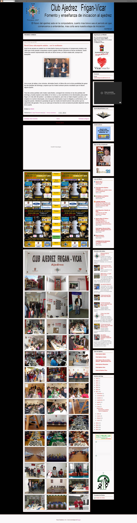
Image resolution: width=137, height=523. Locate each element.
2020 (97, 385)
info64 (32, 109)
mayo (98, 406)
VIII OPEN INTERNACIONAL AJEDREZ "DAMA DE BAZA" (106, 337)
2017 (97, 391)
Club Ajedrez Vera (100, 367)
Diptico (56, 205)
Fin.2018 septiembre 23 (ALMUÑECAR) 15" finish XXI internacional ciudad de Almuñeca (103, 223)
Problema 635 (99, 183)
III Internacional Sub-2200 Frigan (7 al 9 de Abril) (106, 267)
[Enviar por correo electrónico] (59, 113)
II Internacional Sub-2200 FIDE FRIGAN (106, 296)
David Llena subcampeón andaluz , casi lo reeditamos (43, 45)
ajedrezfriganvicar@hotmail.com (102, 77)
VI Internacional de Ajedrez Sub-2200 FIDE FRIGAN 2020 (107, 326)
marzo (99, 416)
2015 (97, 425)
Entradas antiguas (84, 118)
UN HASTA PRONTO (106, 284)
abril (98, 413)
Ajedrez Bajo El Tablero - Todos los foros (102, 219)
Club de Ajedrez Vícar (101, 370)
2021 (97, 383)
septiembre (100, 400)
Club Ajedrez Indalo (101, 357)
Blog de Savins (100, 235)
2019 (97, 387)
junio (98, 404)
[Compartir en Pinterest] (65, 113)
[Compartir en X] (62, 113)
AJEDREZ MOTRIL (101, 201)
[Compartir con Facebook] (64, 113)
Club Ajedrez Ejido (101, 354)
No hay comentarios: (52, 112)
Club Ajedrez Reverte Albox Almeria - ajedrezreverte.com (103, 229)
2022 (97, 380)
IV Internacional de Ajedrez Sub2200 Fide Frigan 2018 (106, 304)
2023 (97, 378)
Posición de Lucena (100, 197)
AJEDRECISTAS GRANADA (103, 241)
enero (98, 420)
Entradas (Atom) (60, 122)
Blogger (78, 519)
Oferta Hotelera (56, 180)
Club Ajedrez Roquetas (102, 364)
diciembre (99, 393)
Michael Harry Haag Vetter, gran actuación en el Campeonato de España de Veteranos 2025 (103, 204)
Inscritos (56, 192)
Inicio (58, 118)
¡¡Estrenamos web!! (100, 231)
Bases (56, 186)
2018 (97, 389)
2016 (97, 423)
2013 (97, 429)
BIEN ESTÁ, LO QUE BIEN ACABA (106, 274)
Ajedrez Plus (99, 181)
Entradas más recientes (31, 118)
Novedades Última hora (56, 200)
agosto (99, 402)
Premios (56, 173)
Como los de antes (100, 236)
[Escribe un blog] (61, 113)
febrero (99, 418)
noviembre (100, 395)
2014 (97, 427)
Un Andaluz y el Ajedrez (102, 196)
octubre (99, 398)
